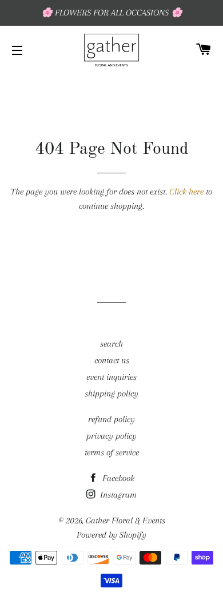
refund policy (111, 419)
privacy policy (111, 436)
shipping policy (111, 393)
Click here (186, 191)
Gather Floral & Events (125, 520)
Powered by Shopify (111, 535)
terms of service (112, 452)
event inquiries (111, 377)
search (111, 344)
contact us (111, 360)
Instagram (117, 495)
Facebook (117, 478)
